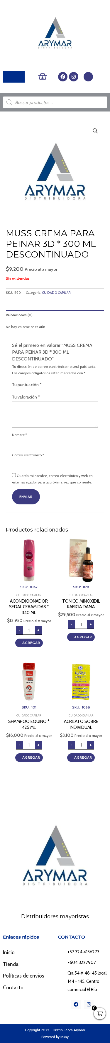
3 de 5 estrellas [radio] (56, 385)
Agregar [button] (31, 642)
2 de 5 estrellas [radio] (51, 385)
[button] (95, 131)
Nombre (19, 434)
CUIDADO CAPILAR (56, 293)
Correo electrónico (28, 455)
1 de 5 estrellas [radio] (46, 385)
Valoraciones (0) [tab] (19, 315)
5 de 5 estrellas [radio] (66, 385)
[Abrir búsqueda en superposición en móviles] (55, 102)
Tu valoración (26, 397)
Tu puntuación (27, 384)
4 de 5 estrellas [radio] (61, 385)
